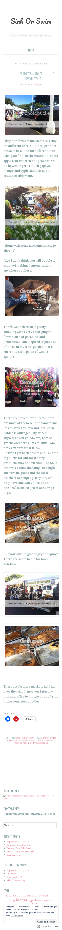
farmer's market (13, 747)
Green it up (21, 744)
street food (44, 749)
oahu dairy (14, 749)
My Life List (13, 884)
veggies (54, 749)
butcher (51, 744)
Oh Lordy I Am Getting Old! (22, 855)
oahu (5, 749)
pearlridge (24, 749)
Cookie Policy (17, 916)
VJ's (31, 752)
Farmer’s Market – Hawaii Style (31, 78)
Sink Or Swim (31, 20)
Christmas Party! (16, 887)
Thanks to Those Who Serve (22, 858)
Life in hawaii (32, 744)
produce (34, 749)
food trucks (27, 747)
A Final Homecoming (18, 890)
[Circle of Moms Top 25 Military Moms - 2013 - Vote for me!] (30, 809)
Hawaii (37, 747)
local (53, 747)
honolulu (45, 747)
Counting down (15, 865)
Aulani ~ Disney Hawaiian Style (24, 862)
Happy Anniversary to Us (20, 852)
